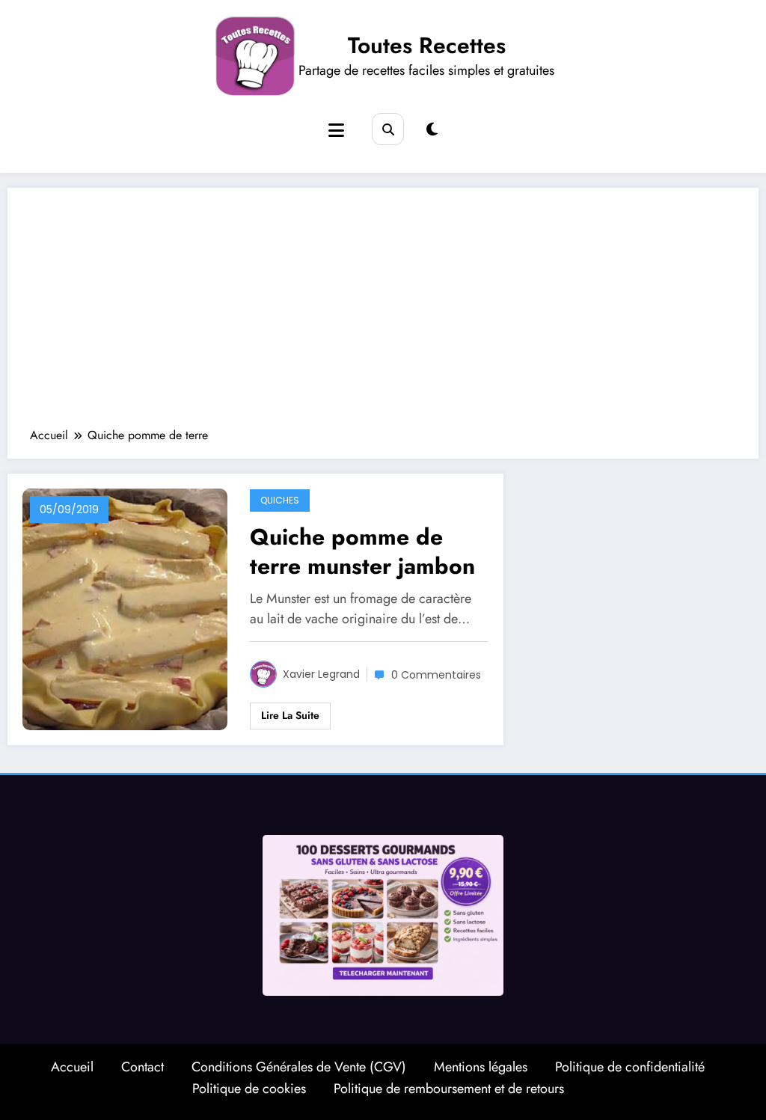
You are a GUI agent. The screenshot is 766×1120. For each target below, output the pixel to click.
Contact (142, 1067)
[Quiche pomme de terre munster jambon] (124, 608)
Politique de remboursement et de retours (449, 1088)
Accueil (72, 1067)
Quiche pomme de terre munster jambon (362, 551)
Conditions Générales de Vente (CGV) (299, 1067)
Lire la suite (290, 715)
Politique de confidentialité (630, 1067)
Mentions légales (480, 1067)
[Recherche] (388, 129)
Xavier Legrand (321, 674)
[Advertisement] (383, 315)
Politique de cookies (249, 1088)
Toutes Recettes (427, 45)
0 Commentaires (436, 674)
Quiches (279, 500)
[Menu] (336, 130)
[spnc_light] (432, 130)
